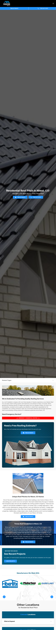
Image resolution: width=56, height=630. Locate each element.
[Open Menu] (53, 4)
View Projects (10, 561)
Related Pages (6, 380)
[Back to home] (7, 3)
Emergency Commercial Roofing (28, 418)
